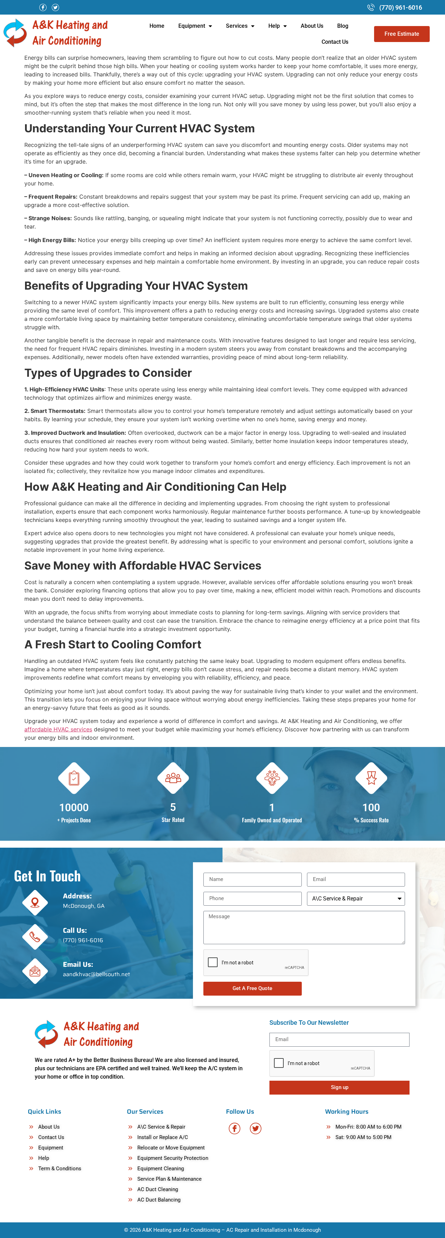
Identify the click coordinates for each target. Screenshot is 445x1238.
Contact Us (335, 42)
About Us (312, 26)
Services (237, 26)
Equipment (191, 26)
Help (274, 26)
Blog (342, 26)
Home (156, 26)
